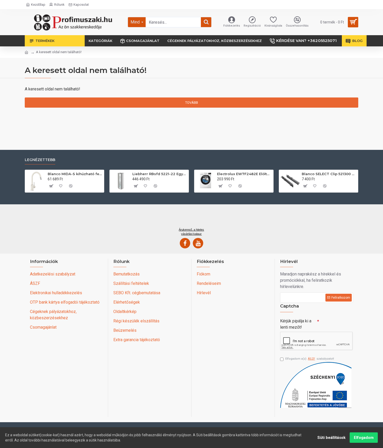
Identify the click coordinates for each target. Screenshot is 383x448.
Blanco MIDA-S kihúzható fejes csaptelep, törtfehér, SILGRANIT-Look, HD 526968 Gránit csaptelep (75, 174)
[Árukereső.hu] (191, 218)
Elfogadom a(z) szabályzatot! (309, 358)
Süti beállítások (331, 437)
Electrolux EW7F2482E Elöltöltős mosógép (244, 174)
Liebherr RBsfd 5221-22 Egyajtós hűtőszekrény (159, 174)
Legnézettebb (40, 160)
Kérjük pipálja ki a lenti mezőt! (295, 324)
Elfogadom (364, 437)
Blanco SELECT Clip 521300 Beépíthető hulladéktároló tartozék (329, 174)
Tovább (191, 103)
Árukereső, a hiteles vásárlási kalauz (191, 231)
